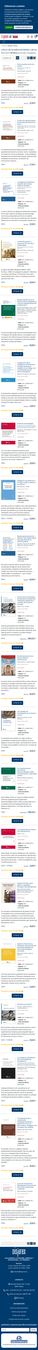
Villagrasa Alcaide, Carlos (25, 545)
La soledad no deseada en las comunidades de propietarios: (26, 1059)
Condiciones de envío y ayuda (19, 1319)
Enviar (33, 1330)
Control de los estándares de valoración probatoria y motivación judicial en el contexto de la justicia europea (26, 600)
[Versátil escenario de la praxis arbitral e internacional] (8, 665)
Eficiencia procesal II (24, 1004)
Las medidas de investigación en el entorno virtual (26, 713)
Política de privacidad (19, 1312)
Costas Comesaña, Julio (25, 307)
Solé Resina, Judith (23, 486)
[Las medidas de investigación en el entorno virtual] (8, 721)
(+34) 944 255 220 (16, 1290)
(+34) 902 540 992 (29, 1290)
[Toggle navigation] (3, 42)
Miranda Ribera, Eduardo (25, 778)
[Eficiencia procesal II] (8, 1013)
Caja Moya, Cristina (23, 1067)
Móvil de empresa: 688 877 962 (20, 1294)
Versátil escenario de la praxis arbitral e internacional (25, 658)
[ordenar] (17, 57)
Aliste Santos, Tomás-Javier (26, 662)
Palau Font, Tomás (23, 606)
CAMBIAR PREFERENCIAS (23, 27)
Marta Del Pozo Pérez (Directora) (23, 889)
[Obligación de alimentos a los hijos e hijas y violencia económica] (8, 490)
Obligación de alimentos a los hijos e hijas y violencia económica (26, 482)
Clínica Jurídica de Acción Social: (25, 65)
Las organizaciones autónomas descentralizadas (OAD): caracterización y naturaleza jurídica (27, 772)
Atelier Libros (20, 73)
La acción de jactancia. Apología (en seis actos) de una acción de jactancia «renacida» (26, 1186)
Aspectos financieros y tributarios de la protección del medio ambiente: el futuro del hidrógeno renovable (26, 947)
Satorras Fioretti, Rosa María (26, 543)
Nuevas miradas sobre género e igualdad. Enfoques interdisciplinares (26, 885)
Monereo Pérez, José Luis (25, 250)
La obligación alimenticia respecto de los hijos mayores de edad (25, 184)
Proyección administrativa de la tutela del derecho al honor (26, 122)
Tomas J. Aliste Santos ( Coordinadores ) (24, 1007)
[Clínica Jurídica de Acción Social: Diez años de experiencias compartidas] (8, 73)
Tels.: (7, 1290)
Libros (4, 46)
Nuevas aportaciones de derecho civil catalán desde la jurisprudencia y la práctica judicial (26, 539)
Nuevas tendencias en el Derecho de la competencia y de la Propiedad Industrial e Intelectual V (26, 302)
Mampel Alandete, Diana (24, 1129)
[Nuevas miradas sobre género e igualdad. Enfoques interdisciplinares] (8, 892)
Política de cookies (19, 1315)
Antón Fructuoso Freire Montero (24, 718)
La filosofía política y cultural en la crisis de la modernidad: (25, 243)
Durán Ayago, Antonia (24, 71)
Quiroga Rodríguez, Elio (26, 1068)
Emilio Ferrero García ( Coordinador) (25, 891)
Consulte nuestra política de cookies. (17, 14)
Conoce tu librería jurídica (19, 1308)
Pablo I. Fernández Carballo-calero (25, 312)
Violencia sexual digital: (25, 423)
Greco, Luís (21, 833)
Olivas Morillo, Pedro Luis (25, 130)
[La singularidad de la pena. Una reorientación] (8, 839)
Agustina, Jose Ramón (24, 429)
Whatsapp (20, 1298)
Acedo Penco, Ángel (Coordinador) (23, 191)
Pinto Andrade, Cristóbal (25, 1191)
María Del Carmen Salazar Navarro (25, 954)
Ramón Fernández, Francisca (26, 374)
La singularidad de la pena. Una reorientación (26, 830)
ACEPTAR (9, 27)
